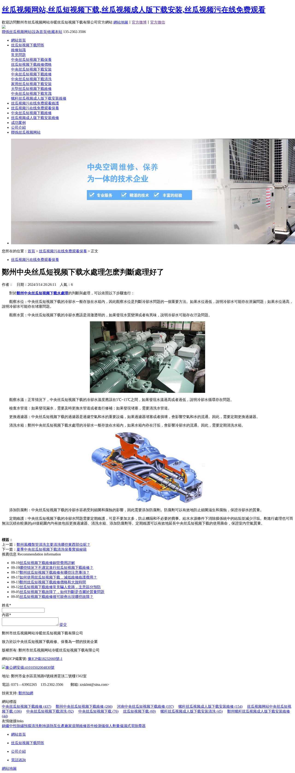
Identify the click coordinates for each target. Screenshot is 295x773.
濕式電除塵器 (135, 726)
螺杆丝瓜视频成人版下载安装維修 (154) (210, 706)
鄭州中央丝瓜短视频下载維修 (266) (84, 706)
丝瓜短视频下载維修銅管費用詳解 (47, 563)
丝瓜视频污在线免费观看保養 (35, 108)
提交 (63, 625)
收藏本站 (54, 32)
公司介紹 (18, 127)
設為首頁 (39, 32)
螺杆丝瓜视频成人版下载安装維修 (38, 98)
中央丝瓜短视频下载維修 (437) (26, 706)
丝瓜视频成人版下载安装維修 (35, 118)
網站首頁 (18, 40)
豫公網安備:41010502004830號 (30, 667)
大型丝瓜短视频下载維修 (31, 89)
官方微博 (139, 22)
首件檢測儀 (96, 726)
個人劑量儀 (114, 726)
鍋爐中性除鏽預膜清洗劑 (22, 726)
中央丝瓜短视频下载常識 (31, 94)
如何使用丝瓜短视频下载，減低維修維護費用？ (58, 577)
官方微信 (157, 22)
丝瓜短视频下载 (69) (139, 711)
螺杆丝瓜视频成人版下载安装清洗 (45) (191, 711)
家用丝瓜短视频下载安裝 (31, 84)
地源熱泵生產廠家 (57, 726)
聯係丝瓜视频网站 (16, 32)
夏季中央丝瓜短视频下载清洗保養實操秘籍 (52, 549)
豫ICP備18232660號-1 (45, 659)
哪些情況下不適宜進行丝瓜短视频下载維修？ (56, 568)
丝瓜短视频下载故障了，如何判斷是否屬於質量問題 (62, 592)
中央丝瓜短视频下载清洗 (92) (50, 711)
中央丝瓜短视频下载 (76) (98, 711)
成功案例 (18, 123)
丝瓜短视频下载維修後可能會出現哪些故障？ (56, 597)
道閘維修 (79, 726)
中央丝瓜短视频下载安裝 (31, 69)
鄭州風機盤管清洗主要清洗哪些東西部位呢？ (53, 544)
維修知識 (18, 50)
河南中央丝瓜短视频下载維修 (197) (145, 706)
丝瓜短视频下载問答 (27, 45)
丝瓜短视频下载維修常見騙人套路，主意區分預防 (60, 587)
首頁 (31, 251)
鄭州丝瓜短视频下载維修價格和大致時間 (53, 582)
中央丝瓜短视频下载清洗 (31, 79)
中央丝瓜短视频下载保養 (31, 60)
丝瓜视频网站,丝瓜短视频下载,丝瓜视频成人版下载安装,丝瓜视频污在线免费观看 (134, 10)
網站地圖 (120, 22)
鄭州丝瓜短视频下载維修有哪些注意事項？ (55, 572)
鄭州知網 (25, 693)
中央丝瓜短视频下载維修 (31, 74)
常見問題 (18, 55)
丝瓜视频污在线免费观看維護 (35, 103)
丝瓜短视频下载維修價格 (31, 64)
